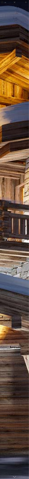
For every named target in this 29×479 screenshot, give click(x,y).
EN (7, 2)
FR (5, 2)
